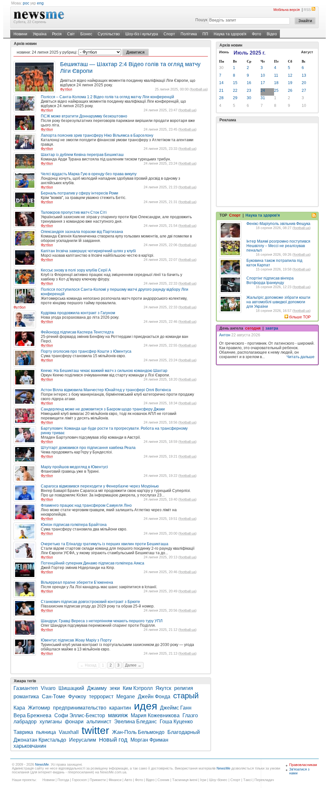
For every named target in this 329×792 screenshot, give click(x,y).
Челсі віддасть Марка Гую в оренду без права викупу (89, 174)
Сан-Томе (53, 696)
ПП (205, 34)
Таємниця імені (184, 780)
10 (263, 75)
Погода (63, 780)
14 (221, 83)
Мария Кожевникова (155, 715)
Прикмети (98, 780)
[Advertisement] (267, 165)
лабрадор (25, 721)
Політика (189, 34)
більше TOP (300, 317)
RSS (307, 10)
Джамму (97, 688)
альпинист (98, 721)
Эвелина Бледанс (135, 721)
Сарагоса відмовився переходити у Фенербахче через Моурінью (100, 486)
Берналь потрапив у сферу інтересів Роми (79, 193)
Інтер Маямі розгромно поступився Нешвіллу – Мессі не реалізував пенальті (278, 246)
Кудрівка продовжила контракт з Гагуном (78, 313)
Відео (272, 34)
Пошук (201, 20)
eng (40, 3)
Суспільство (109, 34)
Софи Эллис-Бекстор (79, 715)
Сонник (163, 780)
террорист (101, 696)
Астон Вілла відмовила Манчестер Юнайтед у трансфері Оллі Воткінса (106, 390)
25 (276, 90)
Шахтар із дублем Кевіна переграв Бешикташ (82, 154)
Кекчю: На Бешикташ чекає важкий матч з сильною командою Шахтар (104, 370)
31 (263, 98)
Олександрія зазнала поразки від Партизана (82, 231)
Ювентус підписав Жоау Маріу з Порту (76, 640)
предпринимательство (79, 707)
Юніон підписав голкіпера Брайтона (74, 524)
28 (221, 98)
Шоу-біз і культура (141, 34)
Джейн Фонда (154, 696)
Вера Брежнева (32, 715)
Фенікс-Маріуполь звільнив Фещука (278, 223)
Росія (57, 34)
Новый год (113, 739)
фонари (74, 721)
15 (235, 83)
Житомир (39, 707)
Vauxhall (69, 732)
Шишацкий (71, 688)
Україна (40, 34)
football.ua (199, 89)
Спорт (169, 34)
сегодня (253, 328)
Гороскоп (79, 780)
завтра (271, 328)
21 (221, 90)
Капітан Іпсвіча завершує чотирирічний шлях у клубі (88, 251)
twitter (95, 730)
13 (304, 75)
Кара (19, 707)
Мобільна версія (286, 10)
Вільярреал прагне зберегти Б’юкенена (77, 582)
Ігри (203, 780)
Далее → (133, 665)
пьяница (46, 732)
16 (249, 83)
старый (186, 695)
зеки (115, 688)
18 (276, 83)
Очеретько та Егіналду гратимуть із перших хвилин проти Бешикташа (104, 544)
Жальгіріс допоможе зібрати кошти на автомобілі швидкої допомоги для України (278, 302)
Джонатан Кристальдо (39, 740)
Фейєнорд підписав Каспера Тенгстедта (77, 332)
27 (304, 90)
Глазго (190, 715)
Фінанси (115, 780)
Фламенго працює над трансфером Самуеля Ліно (86, 505)
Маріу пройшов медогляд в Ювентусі (74, 467)
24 (263, 90)
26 (290, 90)
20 (304, 83)
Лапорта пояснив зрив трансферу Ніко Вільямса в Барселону (97, 135)
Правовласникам (303, 765)
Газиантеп (25, 688)
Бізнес (86, 34)
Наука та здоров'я (230, 34)
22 (235, 90)
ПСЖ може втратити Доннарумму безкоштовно (84, 116)
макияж (118, 715)
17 (263, 83)
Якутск (163, 688)
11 (276, 75)
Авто (128, 780)
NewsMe (42, 764)
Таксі (247, 780)
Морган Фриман (149, 740)
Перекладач (264, 780)
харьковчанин (29, 746)
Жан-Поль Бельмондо (138, 732)
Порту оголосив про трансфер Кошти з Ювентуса (86, 351)
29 (235, 98)
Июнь (224, 52)
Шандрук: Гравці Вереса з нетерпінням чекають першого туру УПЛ (102, 621)
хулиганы (51, 721)
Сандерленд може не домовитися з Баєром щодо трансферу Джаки (103, 409)
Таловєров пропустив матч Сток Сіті (74, 212)
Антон (224, 335)
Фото (256, 34)
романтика (26, 696)
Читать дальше (301, 357)
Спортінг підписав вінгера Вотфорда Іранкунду (270, 280)
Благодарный (183, 732)
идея (145, 706)
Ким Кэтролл (138, 688)
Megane (125, 696)
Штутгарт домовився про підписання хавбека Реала (88, 447)
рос (26, 3)
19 (290, 83)
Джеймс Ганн (175, 707)
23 (249, 90)
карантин (120, 707)
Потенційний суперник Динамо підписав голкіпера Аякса (92, 563)
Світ (71, 34)
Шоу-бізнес (218, 780)
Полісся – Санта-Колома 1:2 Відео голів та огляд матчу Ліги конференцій (107, 97)
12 (290, 75)
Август (307, 52)
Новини (20, 34)
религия (183, 688)
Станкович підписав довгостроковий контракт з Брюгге (90, 601)
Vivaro (48, 688)
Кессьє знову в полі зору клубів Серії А (76, 270)
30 (221, 67)
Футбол (66, 89)
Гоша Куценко (176, 721)
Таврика (23, 732)
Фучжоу (77, 696)
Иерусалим (82, 740)
